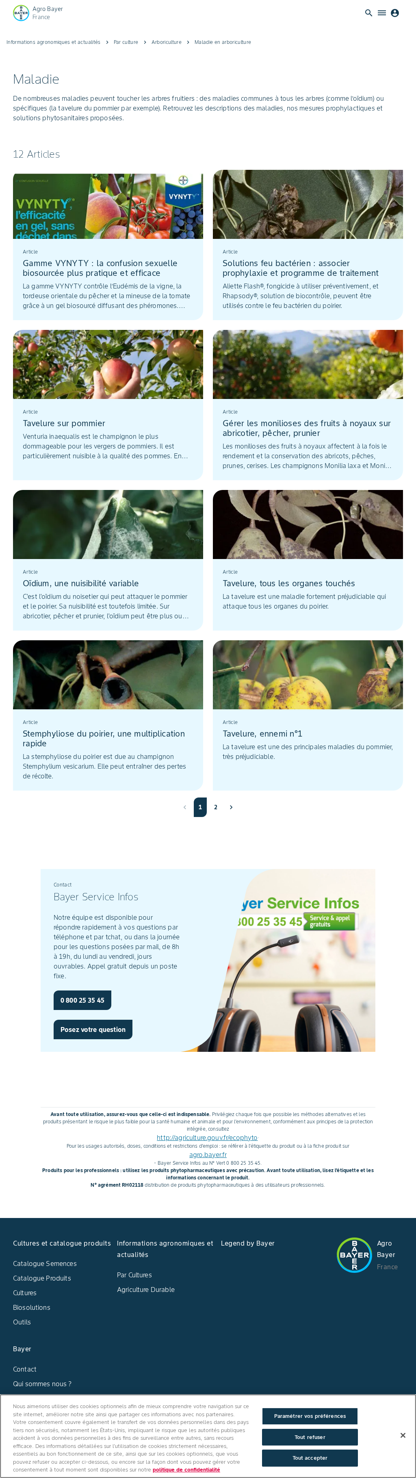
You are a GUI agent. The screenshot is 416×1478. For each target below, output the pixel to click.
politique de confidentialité (186, 1469)
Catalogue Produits (42, 1278)
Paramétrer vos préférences (310, 1416)
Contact (25, 1369)
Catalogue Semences (45, 1263)
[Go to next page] (231, 807)
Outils (22, 1322)
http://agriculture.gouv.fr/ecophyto (207, 1137)
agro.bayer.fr (208, 1155)
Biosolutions (31, 1307)
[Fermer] (403, 1435)
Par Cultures (134, 1275)
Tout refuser (310, 1437)
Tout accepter (310, 1457)
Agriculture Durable (146, 1289)
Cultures (25, 1293)
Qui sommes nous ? (42, 1384)
